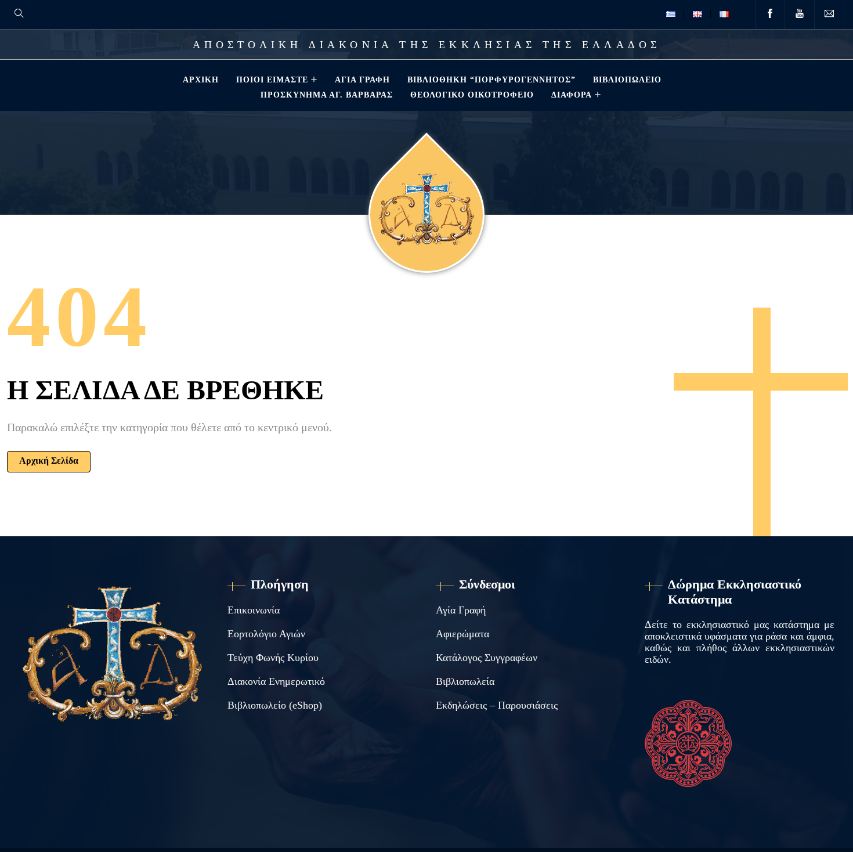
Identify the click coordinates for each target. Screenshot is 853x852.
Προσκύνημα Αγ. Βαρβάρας (327, 94)
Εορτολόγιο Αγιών (266, 634)
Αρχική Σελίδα (48, 460)
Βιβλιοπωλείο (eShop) (274, 705)
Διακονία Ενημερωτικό (276, 681)
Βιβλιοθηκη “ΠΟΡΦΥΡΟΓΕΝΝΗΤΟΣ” (491, 79)
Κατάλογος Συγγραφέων (486, 657)
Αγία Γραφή (362, 79)
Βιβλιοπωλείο (627, 79)
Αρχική (201, 79)
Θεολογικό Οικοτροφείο (472, 94)
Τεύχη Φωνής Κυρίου (273, 657)
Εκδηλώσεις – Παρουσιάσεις (497, 705)
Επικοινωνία (253, 610)
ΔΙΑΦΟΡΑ (571, 94)
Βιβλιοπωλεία (465, 681)
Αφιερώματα (462, 634)
